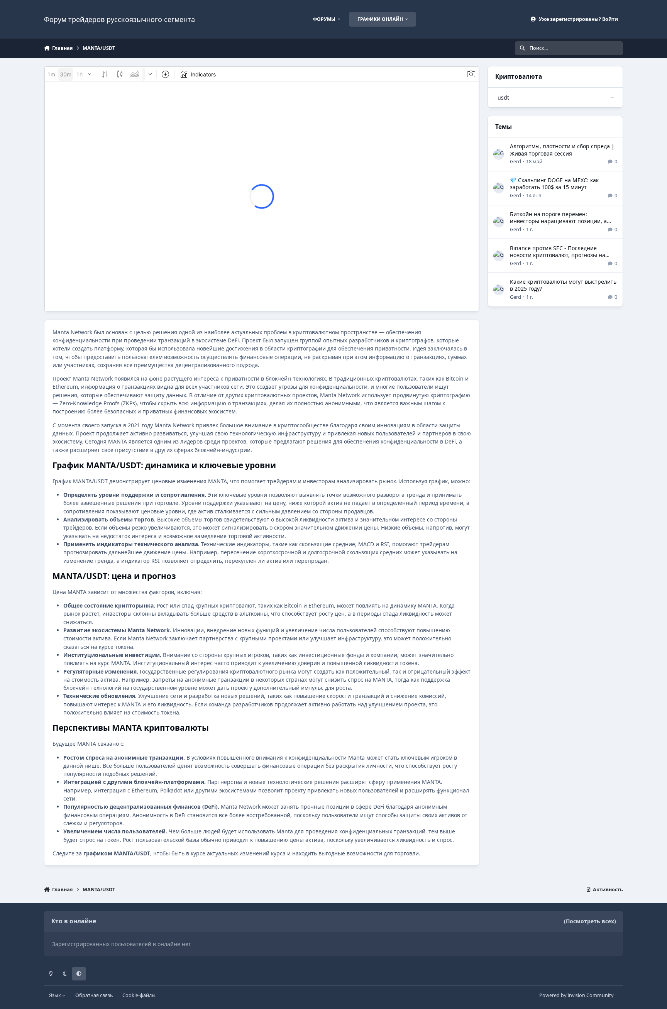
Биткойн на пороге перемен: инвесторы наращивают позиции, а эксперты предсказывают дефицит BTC (562, 221)
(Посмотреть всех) (590, 921)
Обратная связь (94, 995)
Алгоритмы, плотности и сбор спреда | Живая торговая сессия (562, 149)
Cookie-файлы (139, 995)
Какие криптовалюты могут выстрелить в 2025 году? (563, 285)
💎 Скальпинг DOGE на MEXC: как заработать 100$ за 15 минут (554, 183)
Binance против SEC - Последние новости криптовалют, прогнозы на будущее (557, 255)
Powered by (576, 995)
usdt (503, 97)
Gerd (515, 161)
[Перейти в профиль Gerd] (498, 154)
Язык (55, 995)
